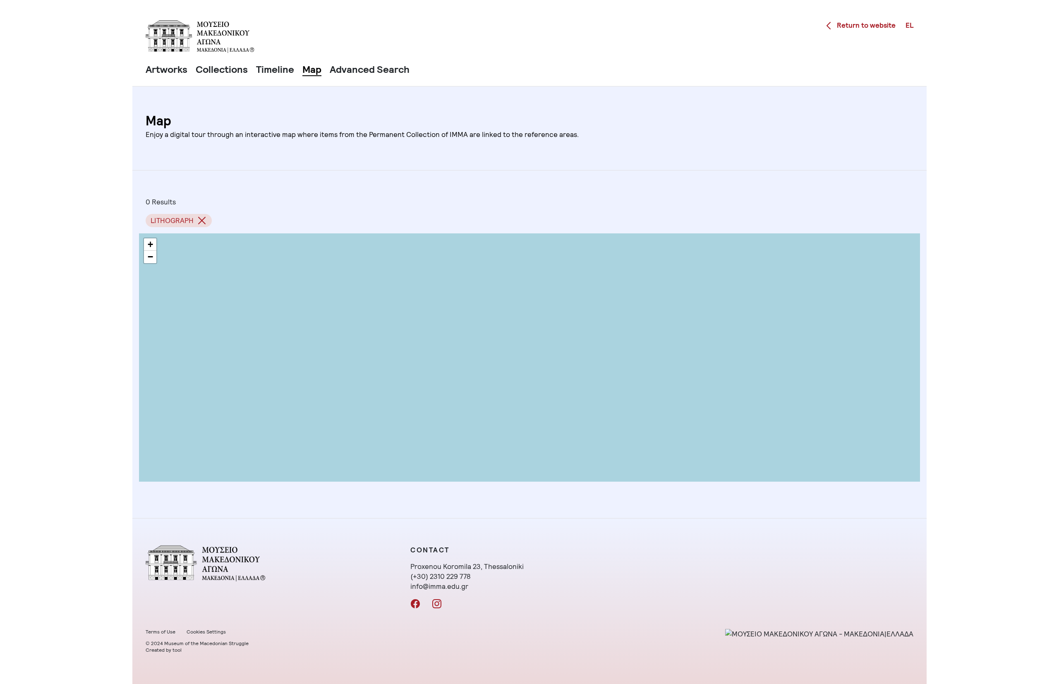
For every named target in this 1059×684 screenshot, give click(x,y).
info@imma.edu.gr (439, 586)
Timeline (275, 69)
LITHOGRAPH (172, 220)
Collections (222, 69)
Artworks (166, 69)
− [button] (150, 257)
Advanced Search (370, 69)
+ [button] (150, 244)
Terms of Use (160, 632)
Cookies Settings (206, 632)
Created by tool (164, 650)
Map (311, 69)
